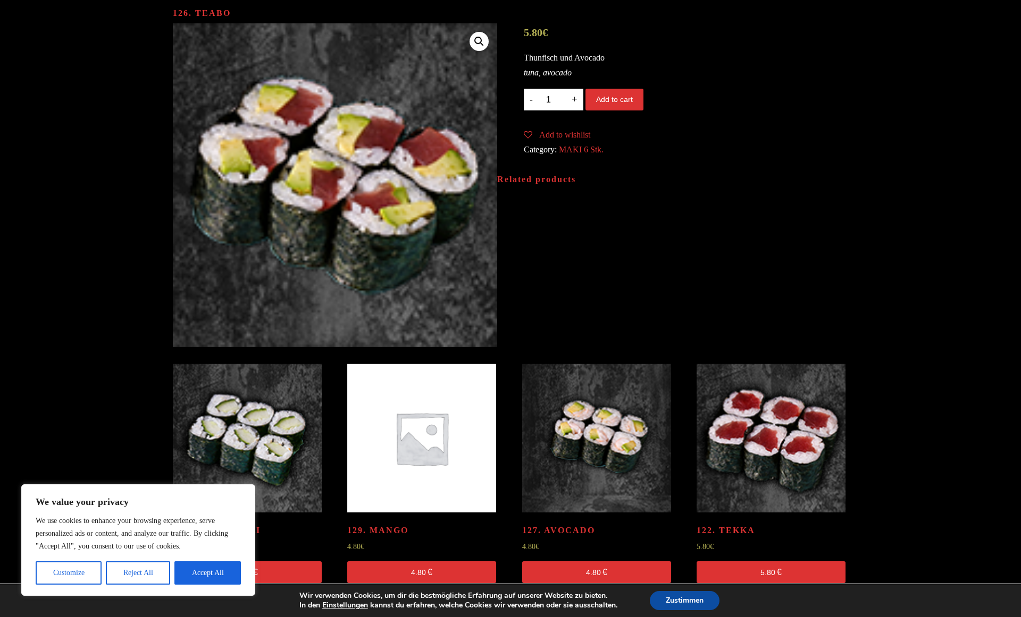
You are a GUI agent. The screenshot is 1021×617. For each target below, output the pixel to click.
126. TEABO (202, 13)
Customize (69, 573)
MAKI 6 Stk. (581, 149)
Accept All (208, 573)
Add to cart (614, 99)
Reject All (138, 573)
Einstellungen (345, 605)
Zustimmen (685, 600)
